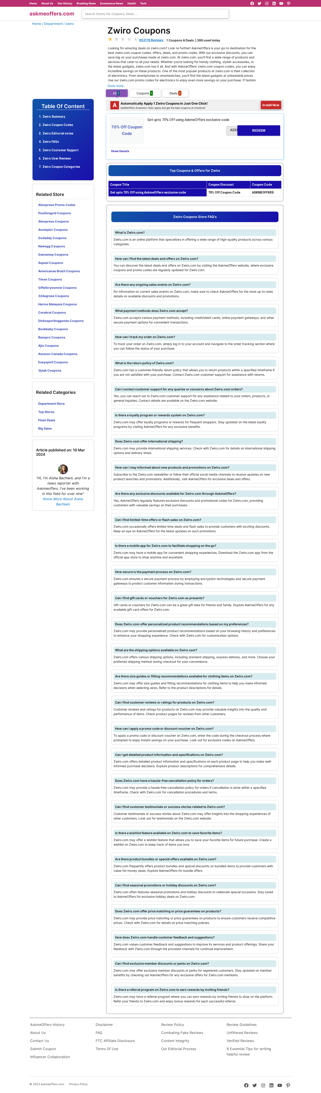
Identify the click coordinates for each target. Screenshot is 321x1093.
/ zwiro (69, 24)
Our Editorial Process (178, 1049)
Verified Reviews (240, 1041)
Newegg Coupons (51, 246)
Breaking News (86, 3)
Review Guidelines (242, 1024)
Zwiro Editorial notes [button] (58, 133)
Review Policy (172, 1024)
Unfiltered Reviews (242, 1032)
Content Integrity (175, 1041)
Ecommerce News (111, 3)
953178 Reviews (151, 40)
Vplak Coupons (49, 370)
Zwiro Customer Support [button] (61, 150)
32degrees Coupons (53, 296)
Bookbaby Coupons (53, 329)
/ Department (52, 24)
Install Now (271, 105)
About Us (47, 3)
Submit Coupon (43, 1049)
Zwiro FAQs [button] (51, 141)
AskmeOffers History (47, 1024)
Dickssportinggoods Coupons (61, 321)
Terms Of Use (107, 1049)
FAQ (99, 1032)
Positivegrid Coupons (54, 213)
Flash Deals (46, 420)
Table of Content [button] (63, 106)
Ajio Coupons (48, 345)
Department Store (51, 403)
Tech (143, 3)
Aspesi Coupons (50, 263)
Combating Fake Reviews (182, 1032)
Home (33, 3)
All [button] (116, 93)
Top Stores (46, 412)
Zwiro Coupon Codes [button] (58, 125)
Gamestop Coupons (53, 254)
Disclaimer (104, 1024)
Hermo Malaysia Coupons (57, 304)
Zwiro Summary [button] (54, 116)
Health (132, 3)
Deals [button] (175, 93)
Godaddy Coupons (52, 238)
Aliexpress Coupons (53, 221)
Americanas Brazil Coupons (59, 271)
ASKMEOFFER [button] (247, 130)
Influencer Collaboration (50, 1057)
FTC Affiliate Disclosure (115, 1041)
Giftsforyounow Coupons (57, 287)
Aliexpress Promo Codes (56, 205)
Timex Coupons (50, 279)
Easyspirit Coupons (53, 362)
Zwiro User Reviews (57, 158)
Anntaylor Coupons (53, 229)
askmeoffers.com (51, 13)
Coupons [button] (144, 93)
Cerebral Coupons (52, 312)
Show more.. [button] (116, 86)
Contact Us (39, 1041)
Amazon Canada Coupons (58, 354)
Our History (65, 3)
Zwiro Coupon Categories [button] (61, 166)
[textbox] (155, 13)
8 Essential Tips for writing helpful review (249, 1052)
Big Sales (45, 428)
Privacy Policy (78, 1084)
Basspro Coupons (51, 337)
